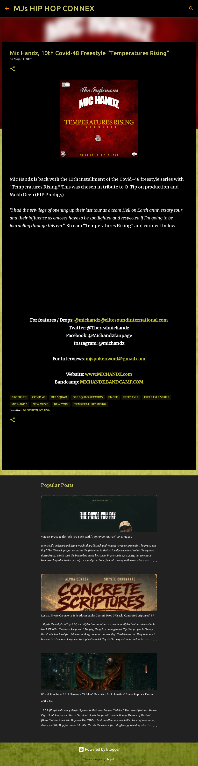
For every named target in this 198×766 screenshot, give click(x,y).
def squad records (88, 397)
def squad (59, 397)
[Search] (101, 8)
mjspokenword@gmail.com (115, 358)
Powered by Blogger (102, 749)
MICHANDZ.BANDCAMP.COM (111, 382)
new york (61, 404)
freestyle (131, 397)
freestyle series (156, 397)
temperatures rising (90, 404)
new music (41, 404)
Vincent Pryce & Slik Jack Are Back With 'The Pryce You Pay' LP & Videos (86, 536)
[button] (12, 69)
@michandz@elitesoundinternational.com (121, 320)
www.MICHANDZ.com (108, 374)
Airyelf (110, 759)
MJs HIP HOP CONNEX (54, 8)
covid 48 (38, 397)
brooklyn (19, 397)
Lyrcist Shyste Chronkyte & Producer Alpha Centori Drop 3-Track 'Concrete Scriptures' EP (97, 615)
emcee (113, 397)
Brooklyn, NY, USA (36, 410)
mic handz (19, 404)
